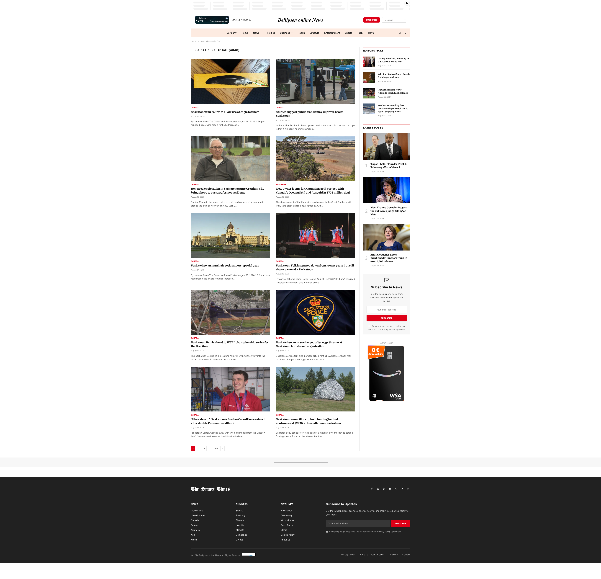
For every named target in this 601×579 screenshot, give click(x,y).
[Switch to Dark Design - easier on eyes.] (404, 33)
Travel (371, 32)
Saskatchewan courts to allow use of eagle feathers (225, 112)
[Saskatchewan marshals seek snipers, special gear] (230, 235)
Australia (281, 184)
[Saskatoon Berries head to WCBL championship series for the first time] (230, 312)
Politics (271, 32)
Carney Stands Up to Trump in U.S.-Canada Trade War (393, 60)
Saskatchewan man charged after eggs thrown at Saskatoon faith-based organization (309, 344)
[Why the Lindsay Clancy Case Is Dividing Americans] (369, 77)
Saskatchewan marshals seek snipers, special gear (225, 265)
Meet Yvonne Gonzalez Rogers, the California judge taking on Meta (388, 211)
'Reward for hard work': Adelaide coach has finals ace (393, 91)
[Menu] (196, 32)
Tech (360, 32)
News (256, 32)
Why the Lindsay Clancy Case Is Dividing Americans (394, 76)
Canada (195, 107)
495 (216, 448)
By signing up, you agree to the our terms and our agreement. (365, 531)
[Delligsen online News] (300, 20)
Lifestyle (314, 32)
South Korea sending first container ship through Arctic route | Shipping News (393, 108)
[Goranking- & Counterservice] (249, 555)
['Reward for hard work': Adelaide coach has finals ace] (369, 93)
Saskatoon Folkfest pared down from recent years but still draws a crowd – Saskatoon (315, 267)
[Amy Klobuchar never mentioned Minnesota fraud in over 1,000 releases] (386, 237)
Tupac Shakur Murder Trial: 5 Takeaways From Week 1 (388, 165)
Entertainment (332, 32)
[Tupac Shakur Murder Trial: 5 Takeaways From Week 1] (386, 146)
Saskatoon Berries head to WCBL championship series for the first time (229, 344)
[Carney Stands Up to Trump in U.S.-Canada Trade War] (369, 62)
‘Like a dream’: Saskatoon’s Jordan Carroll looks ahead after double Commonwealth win (228, 421)
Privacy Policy (388, 329)
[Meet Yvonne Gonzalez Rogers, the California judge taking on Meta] (386, 190)
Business (285, 32)
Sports (348, 32)
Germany (231, 32)
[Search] (400, 32)
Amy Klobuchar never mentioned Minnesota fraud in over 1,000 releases (388, 258)
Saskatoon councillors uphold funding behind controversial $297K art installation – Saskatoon (308, 421)
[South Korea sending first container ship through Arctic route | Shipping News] (369, 108)
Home (244, 32)
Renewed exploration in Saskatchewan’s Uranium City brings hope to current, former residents (227, 190)
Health (301, 32)
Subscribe (371, 20)
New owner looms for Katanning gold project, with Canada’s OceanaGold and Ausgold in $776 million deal (313, 190)
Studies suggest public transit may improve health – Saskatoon (311, 113)
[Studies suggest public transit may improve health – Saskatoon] (315, 81)
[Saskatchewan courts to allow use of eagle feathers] (230, 81)
